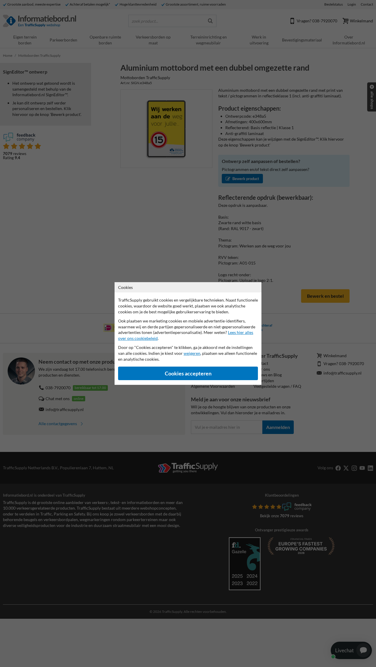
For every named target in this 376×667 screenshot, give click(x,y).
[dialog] (188, 333)
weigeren (192, 353)
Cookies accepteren (188, 373)
